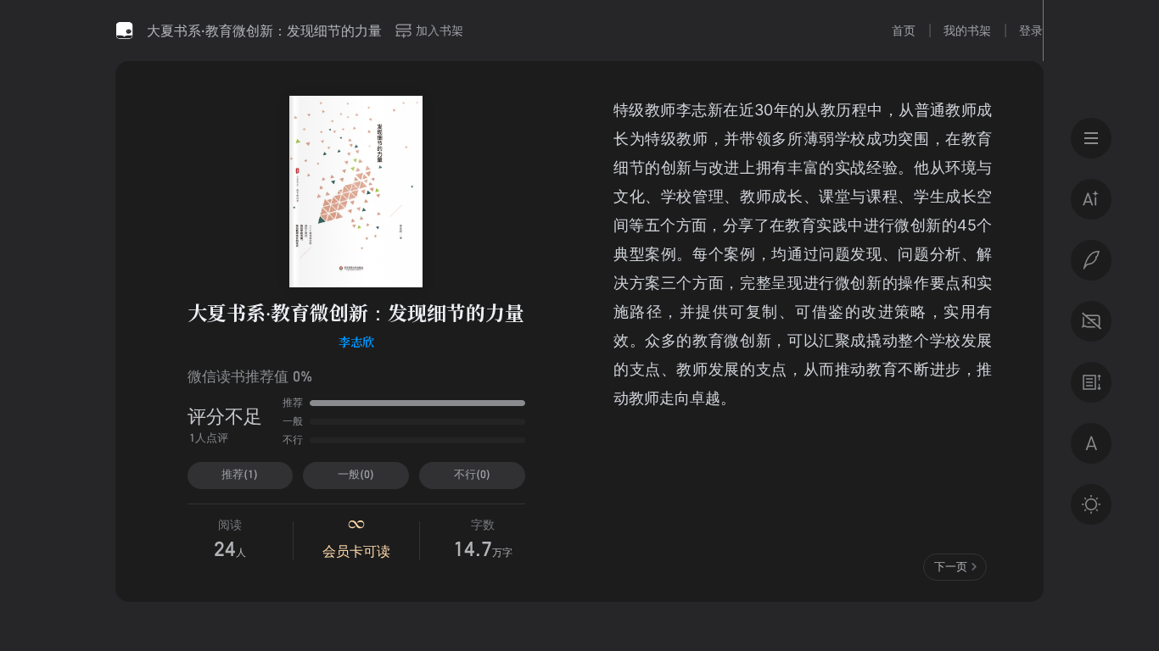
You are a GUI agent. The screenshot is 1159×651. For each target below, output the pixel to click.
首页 (903, 30)
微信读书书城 (124, 30)
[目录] (1091, 138)
